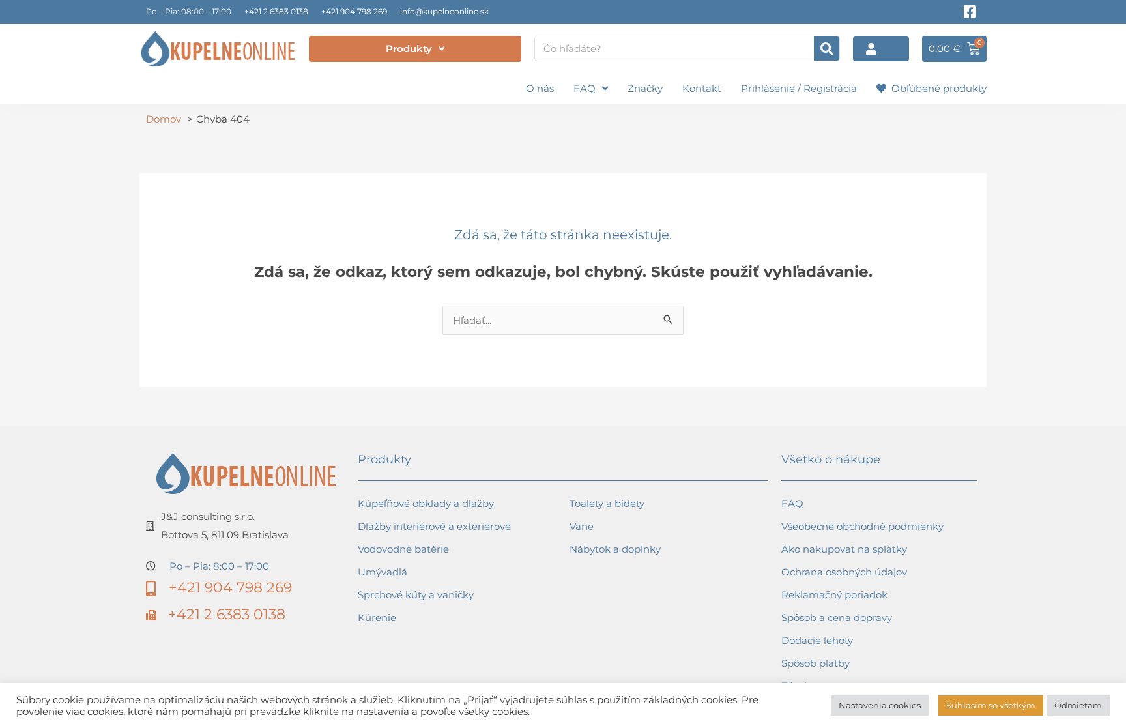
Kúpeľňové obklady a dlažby (426, 503)
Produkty (409, 48)
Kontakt (701, 88)
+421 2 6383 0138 (276, 11)
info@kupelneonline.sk (444, 11)
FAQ (584, 88)
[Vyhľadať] (826, 48)
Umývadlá (382, 572)
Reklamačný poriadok (834, 595)
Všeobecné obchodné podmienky (862, 526)
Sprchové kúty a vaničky (416, 595)
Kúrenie (377, 617)
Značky (645, 88)
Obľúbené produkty (936, 88)
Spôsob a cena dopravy (836, 617)
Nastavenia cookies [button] (880, 705)
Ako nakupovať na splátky (844, 549)
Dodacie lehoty (817, 640)
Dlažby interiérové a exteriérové (434, 526)
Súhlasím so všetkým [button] (990, 705)
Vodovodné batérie (403, 549)
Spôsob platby (815, 663)
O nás (540, 88)
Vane (582, 526)
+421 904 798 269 (354, 11)
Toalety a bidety (607, 503)
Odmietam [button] (1078, 705)
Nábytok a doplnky (615, 549)
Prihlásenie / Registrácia (799, 88)
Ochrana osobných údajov (844, 572)
